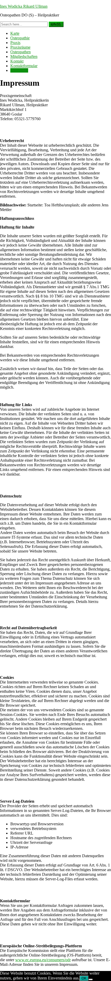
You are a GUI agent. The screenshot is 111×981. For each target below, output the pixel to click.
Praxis (15, 42)
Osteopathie (20, 38)
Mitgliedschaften (23, 56)
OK (84, 978)
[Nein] (91, 979)
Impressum (19, 70)
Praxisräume (20, 47)
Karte (14, 33)
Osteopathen (20, 52)
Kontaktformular (23, 66)
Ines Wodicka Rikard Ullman (23, 6)
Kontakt (16, 61)
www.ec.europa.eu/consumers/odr (43, 960)
